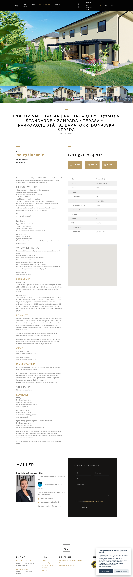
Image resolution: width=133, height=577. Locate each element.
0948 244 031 (89, 4)
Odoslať (85, 507)
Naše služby (59, 4)
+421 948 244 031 (85, 155)
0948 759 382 (89, 9)
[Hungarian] (112, 5)
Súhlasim (91, 501)
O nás (25, 4)
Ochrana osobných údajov (68, 563)
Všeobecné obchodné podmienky (70, 560)
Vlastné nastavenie (105, 566)
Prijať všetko (105, 571)
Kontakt (25, 6)
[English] (106, 5)
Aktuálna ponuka (45, 4)
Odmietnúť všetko (121, 571)
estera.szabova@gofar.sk (50, 502)
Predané (33, 4)
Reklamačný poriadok (66, 565)
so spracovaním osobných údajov (94, 501)
